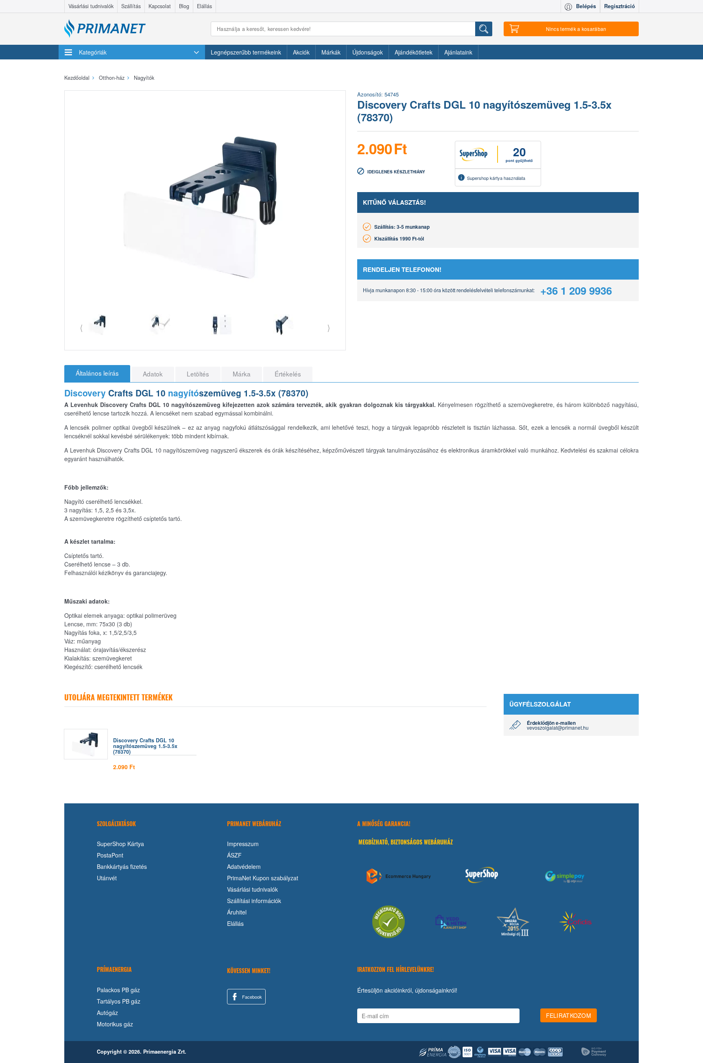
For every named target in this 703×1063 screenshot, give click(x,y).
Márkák (331, 52)
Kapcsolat (159, 6)
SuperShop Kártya (120, 844)
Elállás (204, 6)
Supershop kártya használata (496, 178)
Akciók (301, 52)
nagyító (183, 393)
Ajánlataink (458, 52)
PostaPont (110, 855)
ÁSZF (234, 855)
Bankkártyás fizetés (122, 866)
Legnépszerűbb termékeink (246, 52)
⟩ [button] (328, 327)
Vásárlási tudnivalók (91, 6)
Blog (184, 6)
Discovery (85, 393)
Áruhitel (237, 912)
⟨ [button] (81, 327)
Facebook (251, 996)
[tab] (97, 373)
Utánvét (107, 878)
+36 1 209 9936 (576, 290)
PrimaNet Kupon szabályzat (262, 878)
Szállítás (131, 6)
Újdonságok (367, 52)
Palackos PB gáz (118, 990)
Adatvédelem (244, 866)
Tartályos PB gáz (118, 1001)
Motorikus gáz (115, 1024)
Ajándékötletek (413, 52)
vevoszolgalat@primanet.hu (558, 727)
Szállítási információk (254, 901)
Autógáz (107, 1012)
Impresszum (243, 844)
